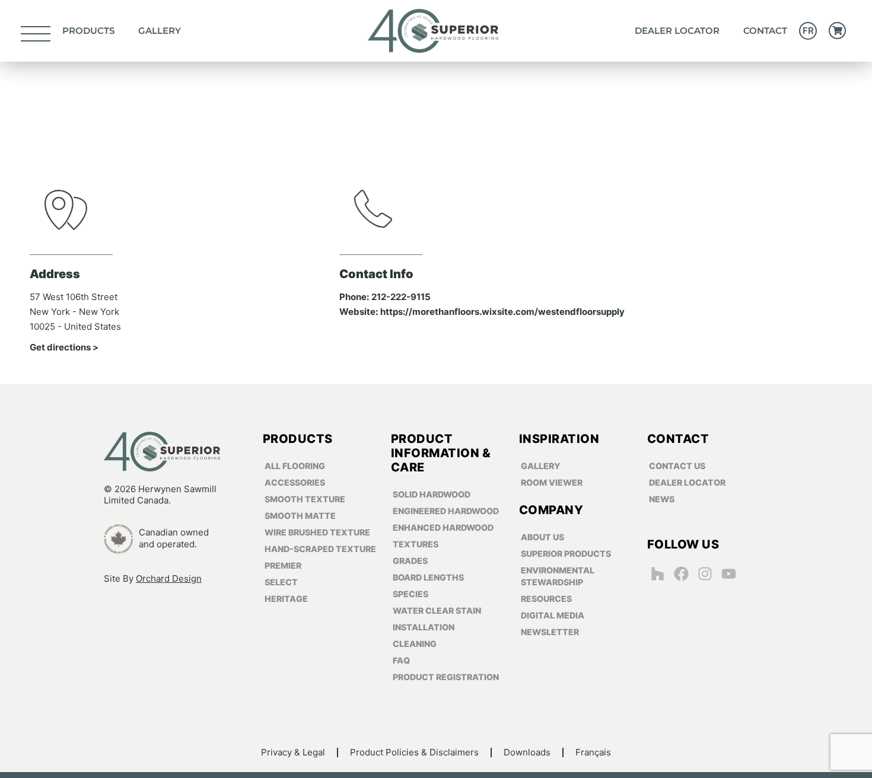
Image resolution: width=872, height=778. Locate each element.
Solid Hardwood (431, 494)
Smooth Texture (305, 499)
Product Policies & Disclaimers (414, 752)
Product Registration (446, 677)
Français (593, 752)
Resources (546, 599)
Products (88, 30)
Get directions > (64, 347)
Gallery (159, 30)
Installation (423, 627)
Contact (765, 30)
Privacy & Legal (293, 752)
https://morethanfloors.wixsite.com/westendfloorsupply (502, 311)
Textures (415, 544)
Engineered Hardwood (446, 511)
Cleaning (415, 644)
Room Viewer (552, 482)
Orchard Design (169, 578)
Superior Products (566, 554)
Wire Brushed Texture (317, 532)
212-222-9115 (401, 296)
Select (281, 582)
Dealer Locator (677, 30)
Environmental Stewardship (557, 576)
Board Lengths (428, 577)
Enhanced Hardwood (443, 527)
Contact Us (677, 466)
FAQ (401, 660)
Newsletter (550, 632)
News (661, 499)
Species (410, 594)
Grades (410, 561)
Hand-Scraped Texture (320, 549)
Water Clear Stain (437, 610)
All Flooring (295, 466)
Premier (283, 565)
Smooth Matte (300, 516)
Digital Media (552, 615)
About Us (542, 537)
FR (808, 30)
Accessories (295, 482)
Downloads (527, 752)
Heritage (286, 599)
